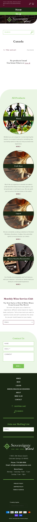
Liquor (18, 385)
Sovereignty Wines (16, 518)
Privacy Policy (18, 483)
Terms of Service (18, 489)
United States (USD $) (17, 505)
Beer (18, 382)
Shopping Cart (20, 406)
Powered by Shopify (24, 518)
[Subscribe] (32, 322)
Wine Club (18, 396)
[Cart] (33, 4)
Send (18, 366)
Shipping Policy (18, 486)
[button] (30, 4)
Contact (18, 399)
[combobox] (18, 32)
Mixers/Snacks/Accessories (18, 389)
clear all (27, 63)
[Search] (32, 32)
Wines (18, 378)
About (18, 392)
